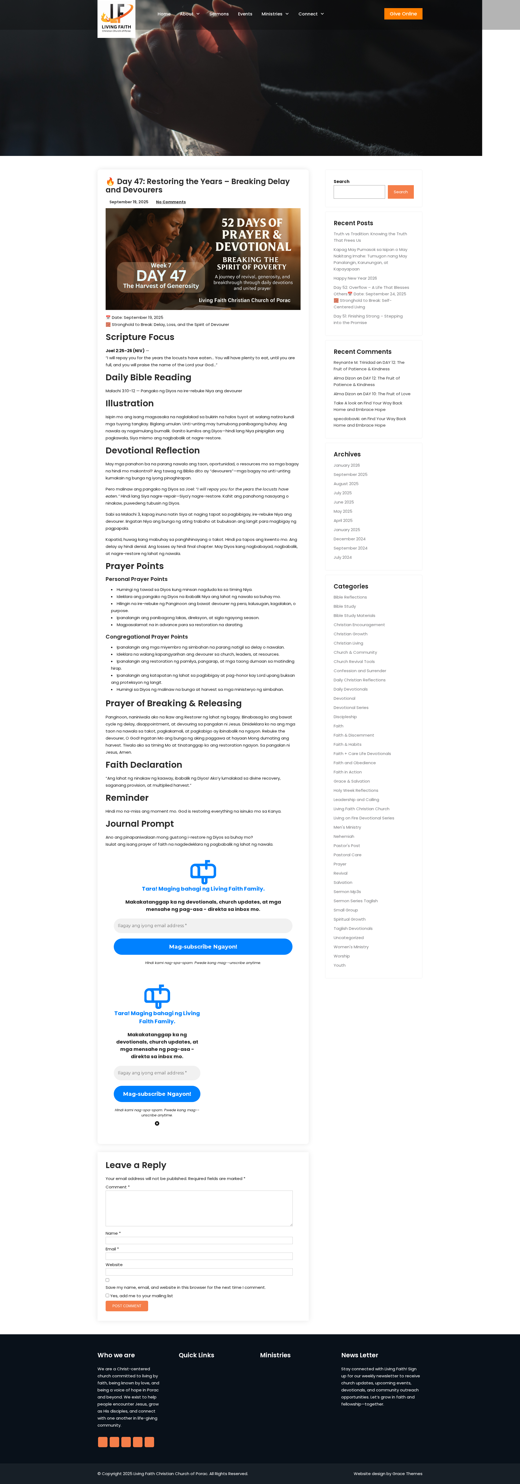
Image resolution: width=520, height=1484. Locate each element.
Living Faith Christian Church (361, 809)
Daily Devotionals (351, 689)
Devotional (344, 698)
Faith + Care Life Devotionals (362, 753)
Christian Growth (351, 634)
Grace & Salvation (352, 781)
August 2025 (346, 483)
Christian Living (348, 643)
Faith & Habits (348, 744)
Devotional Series (351, 707)
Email (112, 1249)
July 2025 (343, 493)
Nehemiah (344, 836)
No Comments (171, 202)
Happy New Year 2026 (355, 278)
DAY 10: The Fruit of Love (387, 394)
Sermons (219, 14)
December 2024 (350, 539)
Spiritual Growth (350, 919)
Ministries (272, 14)
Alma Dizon (345, 378)
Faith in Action (348, 772)
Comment (118, 1187)
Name (113, 1233)
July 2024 (343, 557)
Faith (338, 726)
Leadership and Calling (356, 799)
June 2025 (344, 502)
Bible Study (345, 606)
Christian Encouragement (359, 624)
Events (245, 14)
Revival (340, 873)
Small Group (346, 910)
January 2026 (347, 465)
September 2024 (351, 548)
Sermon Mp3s (347, 891)
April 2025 (343, 520)
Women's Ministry (351, 947)
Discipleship (345, 717)
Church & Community (355, 652)
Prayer (340, 864)
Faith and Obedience (355, 763)
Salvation (343, 882)
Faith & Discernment (354, 735)
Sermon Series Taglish (356, 901)
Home (164, 14)
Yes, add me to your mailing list (141, 1296)
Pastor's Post (347, 845)
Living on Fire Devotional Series (364, 818)
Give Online (403, 13)
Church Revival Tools (354, 661)
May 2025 (343, 511)
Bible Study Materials (354, 615)
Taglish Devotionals (353, 928)
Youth (340, 965)
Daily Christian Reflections (360, 680)
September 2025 (351, 474)
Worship (342, 956)
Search (341, 181)
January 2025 (347, 529)
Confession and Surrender (360, 671)
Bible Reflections (350, 597)
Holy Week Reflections (356, 790)
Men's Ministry (347, 827)
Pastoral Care (348, 855)
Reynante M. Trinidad (354, 362)
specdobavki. (347, 418)
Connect (308, 14)
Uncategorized (349, 937)
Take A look (345, 403)
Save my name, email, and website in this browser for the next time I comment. (186, 1287)
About (186, 14)
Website (114, 1264)
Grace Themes (407, 1473)
